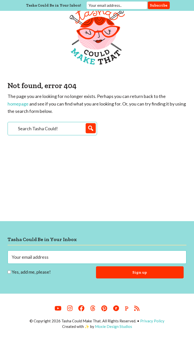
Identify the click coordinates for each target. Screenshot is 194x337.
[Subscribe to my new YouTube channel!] (58, 308)
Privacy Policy (152, 321)
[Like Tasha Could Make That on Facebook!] (81, 308)
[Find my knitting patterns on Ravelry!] (116, 308)
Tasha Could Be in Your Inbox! (53, 5)
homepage (18, 104)
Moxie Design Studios (113, 326)
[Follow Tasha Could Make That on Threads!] (92, 308)
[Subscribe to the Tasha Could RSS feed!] (136, 308)
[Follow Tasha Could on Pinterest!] (104, 308)
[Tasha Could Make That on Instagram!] (69, 308)
